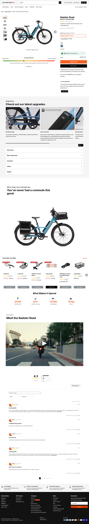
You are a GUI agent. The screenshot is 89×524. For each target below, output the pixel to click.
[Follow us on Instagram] (44, 519)
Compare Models (4, 505)
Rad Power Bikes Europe (36, 510)
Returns (15, 520)
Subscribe (79, 506)
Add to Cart (73, 62)
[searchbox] (25, 393)
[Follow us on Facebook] (40, 519)
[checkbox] (27, 397)
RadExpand (3, 498)
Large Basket (77, 273)
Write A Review (75, 385)
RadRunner (3, 501)
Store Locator (39, 7)
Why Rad (32, 7)
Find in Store (73, 66)
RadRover (3, 499)
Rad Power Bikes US (35, 508)
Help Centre (64, 91)
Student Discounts (57, 510)
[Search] (60, 2)
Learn (26, 7)
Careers (35, 499)
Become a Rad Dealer (35, 505)
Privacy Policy (20, 520)
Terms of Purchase (4, 520)
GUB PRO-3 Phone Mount (36, 274)
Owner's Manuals (57, 505)
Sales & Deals (4, 507)
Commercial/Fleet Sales (36, 507)
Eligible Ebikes (8, 11)
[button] (68, 2)
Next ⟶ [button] (81, 145)
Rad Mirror (6, 273)
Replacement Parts (20, 501)
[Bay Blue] (62, 46)
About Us (33, 498)
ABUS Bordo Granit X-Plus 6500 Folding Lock (65, 275)
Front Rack (20, 273)
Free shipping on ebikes (81, 6)
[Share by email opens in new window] (73, 28)
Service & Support (19, 7)
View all (85, 258)
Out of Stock (9, 287)
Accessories (18, 499)
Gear (12, 7)
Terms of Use (11, 520)
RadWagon (3, 503)
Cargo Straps (49, 273)
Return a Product (56, 501)
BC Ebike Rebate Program (58, 508)
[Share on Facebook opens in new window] (68, 28)
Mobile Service (34, 503)
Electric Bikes (5, 7)
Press (32, 501)
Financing (55, 507)
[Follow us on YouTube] (45, 519)
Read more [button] (59, 411)
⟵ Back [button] (74, 145)
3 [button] (44, 478)
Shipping (55, 499)
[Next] (55, 31)
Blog (54, 503)
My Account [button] (76, 2)
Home (2, 11)
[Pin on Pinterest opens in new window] (70, 28)
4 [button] (46, 478)
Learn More (28, 66)
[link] (47, 381)
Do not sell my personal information (38, 512)
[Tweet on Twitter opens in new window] (71, 28)
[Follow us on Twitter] (42, 519)
